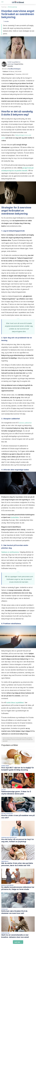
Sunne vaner (5, 765)
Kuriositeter (5, 933)
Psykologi (3, 7)
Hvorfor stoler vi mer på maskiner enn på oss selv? (18, 816)
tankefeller (15, 517)
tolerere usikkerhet (25, 423)
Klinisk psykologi (12, 7)
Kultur (3, 789)
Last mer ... (18, 942)
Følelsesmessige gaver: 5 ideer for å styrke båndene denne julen (16, 792)
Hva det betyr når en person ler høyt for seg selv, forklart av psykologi (17, 840)
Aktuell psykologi (7, 813)
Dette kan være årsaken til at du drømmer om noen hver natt (14, 912)
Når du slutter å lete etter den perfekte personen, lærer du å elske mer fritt (17, 864)
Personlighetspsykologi (9, 837)
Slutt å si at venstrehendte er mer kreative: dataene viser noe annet (15, 936)
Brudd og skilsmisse (7, 885)
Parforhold (4, 861)
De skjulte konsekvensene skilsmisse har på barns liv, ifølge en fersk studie (17, 888)
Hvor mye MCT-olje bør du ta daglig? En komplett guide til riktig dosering (17, 769)
